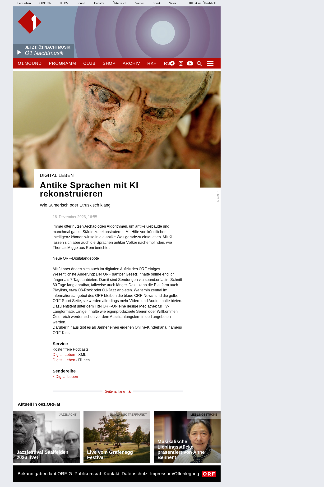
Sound (81, 3)
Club (89, 63)
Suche (199, 63)
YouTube (190, 63)
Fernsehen (24, 3)
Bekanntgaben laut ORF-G (45, 473)
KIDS (64, 3)
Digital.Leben (64, 355)
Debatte (99, 3)
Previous (17, 435)
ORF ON (45, 3)
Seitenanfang (115, 391)
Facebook (172, 63)
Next (217, 435)
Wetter (139, 3)
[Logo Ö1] (30, 22)
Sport (156, 3)
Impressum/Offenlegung (174, 473)
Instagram (181, 63)
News (172, 3)
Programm (62, 63)
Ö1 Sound (30, 63)
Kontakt (111, 473)
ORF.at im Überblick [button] (202, 3)
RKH (152, 63)
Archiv (131, 63)
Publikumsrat (87, 473)
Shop (109, 63)
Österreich (119, 3)
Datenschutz (135, 473)
